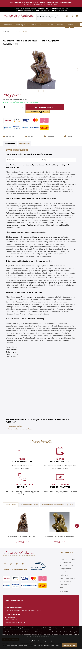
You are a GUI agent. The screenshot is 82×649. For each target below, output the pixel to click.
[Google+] (11, 564)
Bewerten (50, 136)
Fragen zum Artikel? (14, 426)
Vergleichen (10, 136)
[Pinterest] (23, 564)
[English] (67, 16)
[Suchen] (57, 17)
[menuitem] (48, 17)
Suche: (40, 17)
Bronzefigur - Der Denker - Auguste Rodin (59, 537)
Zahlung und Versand (67, 578)
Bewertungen (24, 143)
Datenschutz (64, 585)
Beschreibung (9, 143)
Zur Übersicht (9, 32)
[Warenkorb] (77, 16)
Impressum (64, 591)
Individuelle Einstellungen (17, 645)
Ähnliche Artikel (11, 505)
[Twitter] (17, 564)
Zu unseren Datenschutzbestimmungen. (42, 636)
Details (69, 136)
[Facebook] (5, 564)
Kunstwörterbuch (66, 565)
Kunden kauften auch (29, 505)
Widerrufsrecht (65, 581)
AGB (61, 588)
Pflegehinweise (65, 569)
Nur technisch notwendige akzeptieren (45, 645)
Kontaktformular (66, 562)
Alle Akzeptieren (69, 645)
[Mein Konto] (72, 16)
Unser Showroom (66, 572)
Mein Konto (64, 575)
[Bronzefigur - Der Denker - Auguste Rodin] (59, 522)
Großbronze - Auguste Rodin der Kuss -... (22, 537)
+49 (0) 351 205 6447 (48, 8)
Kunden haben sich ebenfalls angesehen (57, 505)
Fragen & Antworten (67, 559)
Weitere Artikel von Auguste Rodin (19, 429)
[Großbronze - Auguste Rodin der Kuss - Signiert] (23, 522)
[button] (38, 112)
